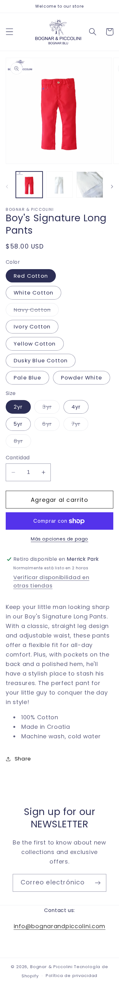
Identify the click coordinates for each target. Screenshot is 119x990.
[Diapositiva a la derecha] (112, 187)
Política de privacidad (71, 976)
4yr (76, 407)
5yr (18, 424)
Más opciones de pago (59, 539)
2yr (18, 407)
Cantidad (18, 457)
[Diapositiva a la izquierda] (7, 187)
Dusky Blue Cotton (41, 360)
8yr (22, 442)
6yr (51, 425)
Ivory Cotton (32, 326)
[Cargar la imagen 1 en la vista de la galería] (29, 184)
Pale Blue (27, 377)
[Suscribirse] (97, 883)
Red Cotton (31, 276)
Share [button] (23, 758)
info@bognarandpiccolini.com (59, 926)
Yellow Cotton (35, 343)
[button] (9, 31)
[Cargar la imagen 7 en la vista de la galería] (59, 184)
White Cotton (33, 292)
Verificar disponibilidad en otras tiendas (51, 581)
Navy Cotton (36, 311)
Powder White (81, 377)
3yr (51, 408)
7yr (80, 425)
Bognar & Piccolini (51, 967)
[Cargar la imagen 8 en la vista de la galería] (89, 184)
